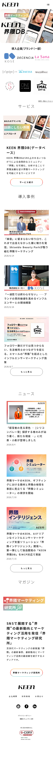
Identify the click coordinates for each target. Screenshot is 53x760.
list (48, 4)
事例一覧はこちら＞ (45, 101)
